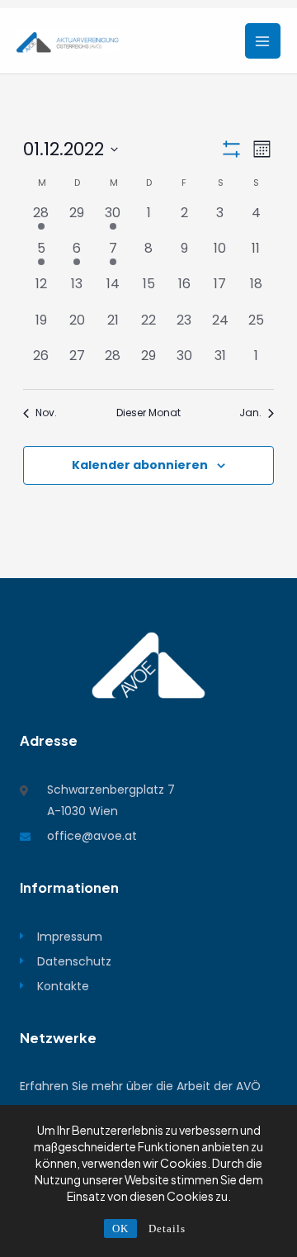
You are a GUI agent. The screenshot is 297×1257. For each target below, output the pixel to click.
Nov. (46, 413)
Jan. (250, 413)
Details (167, 1228)
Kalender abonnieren (140, 465)
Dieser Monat (148, 413)
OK (120, 1228)
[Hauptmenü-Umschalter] (262, 41)
